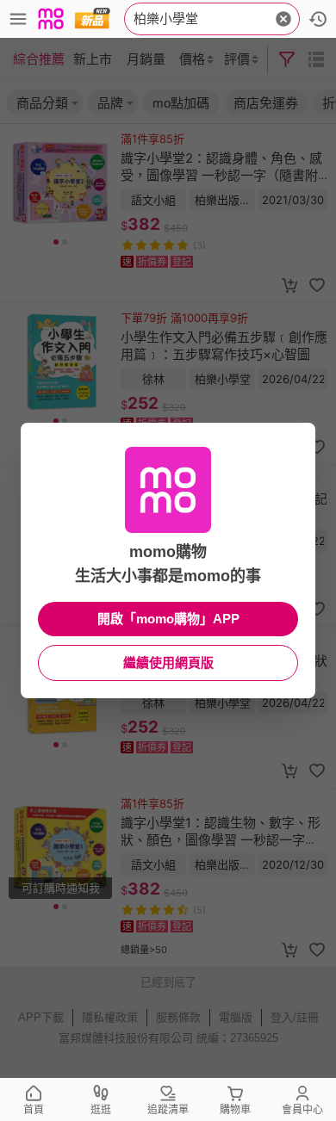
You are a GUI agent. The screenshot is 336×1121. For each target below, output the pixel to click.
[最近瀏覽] (318, 19)
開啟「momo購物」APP (168, 618)
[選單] (18, 19)
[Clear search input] (283, 19)
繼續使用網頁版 (168, 662)
